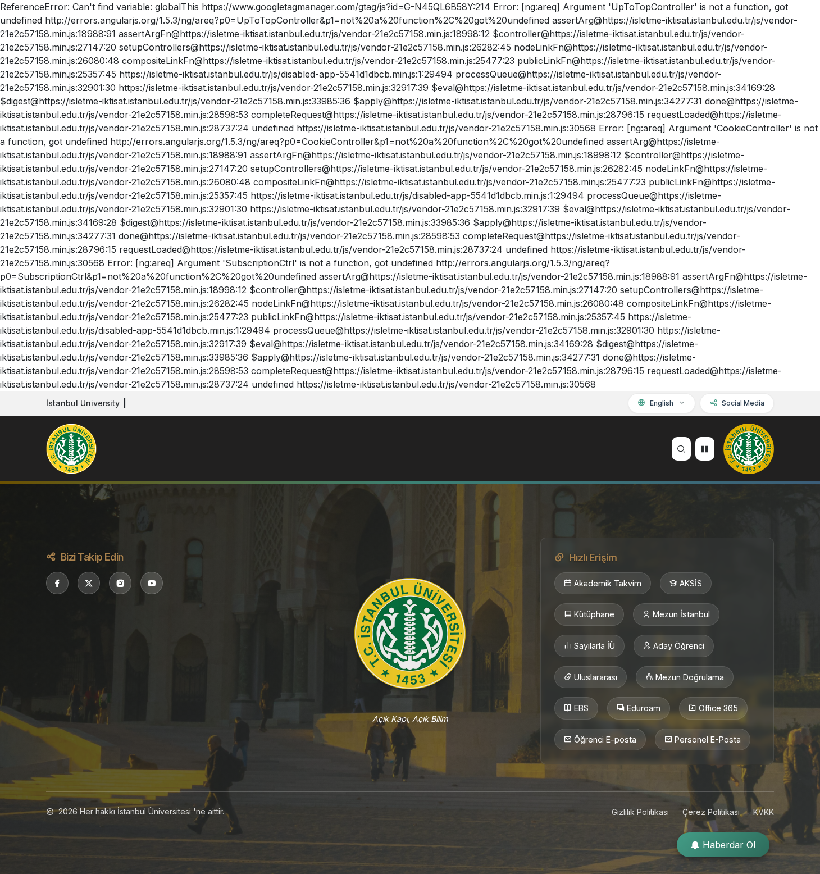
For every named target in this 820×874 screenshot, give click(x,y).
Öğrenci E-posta (605, 739)
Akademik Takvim (607, 583)
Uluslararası (595, 677)
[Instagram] (120, 583)
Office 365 (718, 708)
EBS (581, 708)
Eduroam (643, 708)
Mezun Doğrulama (689, 677)
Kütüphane (594, 614)
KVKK (763, 812)
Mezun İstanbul (681, 614)
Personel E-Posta (708, 739)
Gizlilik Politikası (640, 812)
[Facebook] (57, 583)
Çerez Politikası (711, 812)
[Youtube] (151, 583)
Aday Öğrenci (678, 645)
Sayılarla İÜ (594, 645)
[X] (89, 583)
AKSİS (691, 583)
